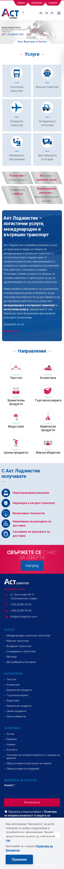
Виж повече (12, 331)
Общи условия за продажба (22, 768)
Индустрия (16, 426)
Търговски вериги (48, 400)
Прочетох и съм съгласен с (25, 811)
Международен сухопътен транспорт (28, 635)
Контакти (11, 749)
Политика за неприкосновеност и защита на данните (33, 756)
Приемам (19, 859)
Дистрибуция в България (47, 157)
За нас (10, 733)
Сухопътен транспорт (16, 88)
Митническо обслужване (17, 157)
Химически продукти (48, 428)
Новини (10, 744)
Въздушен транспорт (16, 123)
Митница (11, 656)
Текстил (16, 378)
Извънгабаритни (48, 452)
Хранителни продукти (16, 402)
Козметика (48, 378)
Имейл (9, 785)
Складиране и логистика (47, 123)
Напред (32, 565)
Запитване (36, 3)
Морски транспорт (47, 87)
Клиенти (53, 3)
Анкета (21, 3)
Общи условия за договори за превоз (29, 763)
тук (8, 840)
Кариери (11, 739)
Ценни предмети (16, 452)
